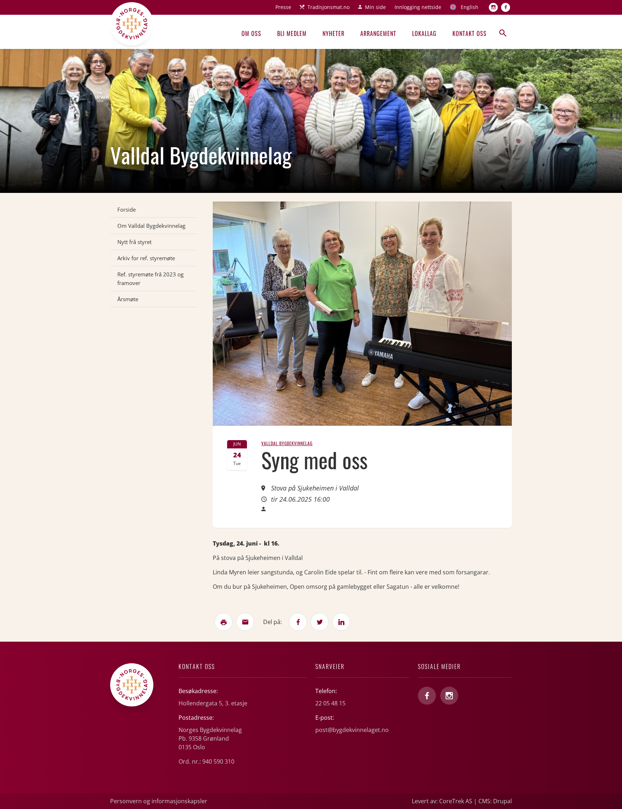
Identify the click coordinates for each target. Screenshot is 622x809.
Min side (375, 7)
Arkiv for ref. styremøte (146, 258)
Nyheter (333, 33)
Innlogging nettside (418, 7)
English (469, 7)
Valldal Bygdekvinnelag (286, 443)
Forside (126, 209)
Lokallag (424, 33)
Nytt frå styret (134, 241)
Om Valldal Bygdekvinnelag (151, 225)
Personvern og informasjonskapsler (158, 801)
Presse (283, 7)
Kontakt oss (469, 33)
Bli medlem (292, 33)
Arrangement (378, 33)
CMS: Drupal (495, 801)
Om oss (251, 33)
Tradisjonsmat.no (328, 7)
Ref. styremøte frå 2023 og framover (150, 278)
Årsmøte (127, 299)
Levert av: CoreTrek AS (442, 801)
